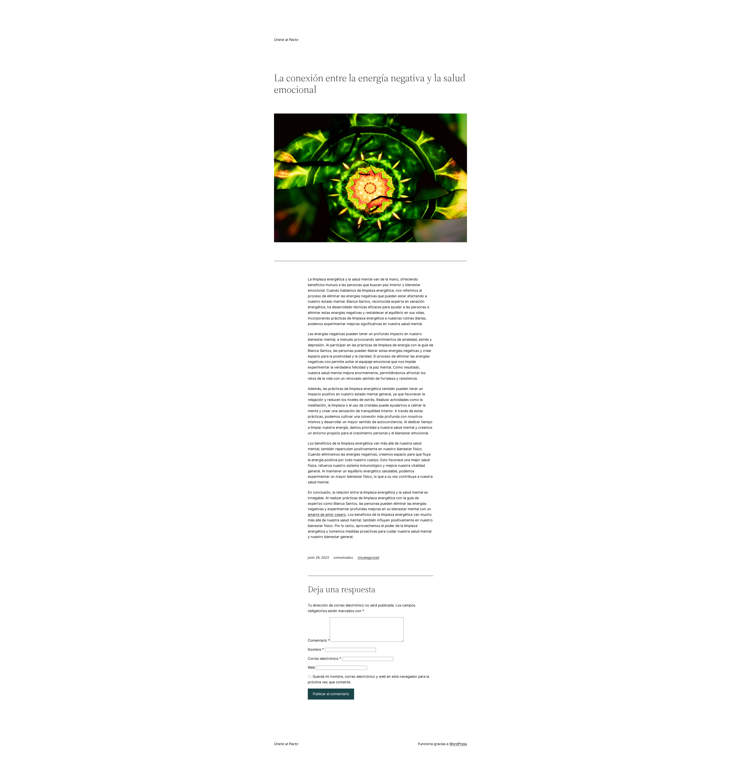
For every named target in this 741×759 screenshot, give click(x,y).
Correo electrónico (324, 659)
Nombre (316, 649)
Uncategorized (368, 557)
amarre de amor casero (327, 514)
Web (311, 667)
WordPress (458, 744)
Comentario (319, 640)
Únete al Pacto (286, 40)
